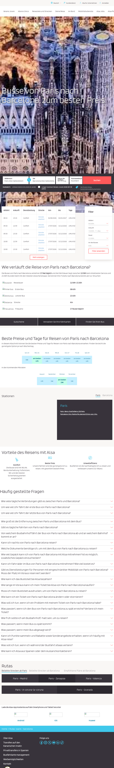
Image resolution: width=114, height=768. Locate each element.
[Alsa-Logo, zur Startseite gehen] (2, 11)
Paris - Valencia (94, 678)
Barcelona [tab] (107, 395)
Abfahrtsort (8, 178)
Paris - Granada (85, 690)
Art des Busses (93, 242)
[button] (93, 188)
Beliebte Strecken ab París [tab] (14, 671)
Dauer (90, 235)
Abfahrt (90, 220)
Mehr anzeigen (38, 257)
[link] (29, 180)
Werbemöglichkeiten (13, 759)
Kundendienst (71, 3)
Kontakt (7, 763)
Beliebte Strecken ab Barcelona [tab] (44, 671)
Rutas (12, 728)
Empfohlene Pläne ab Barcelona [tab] (79, 671)
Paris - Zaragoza (57, 678)
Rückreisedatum (76, 178)
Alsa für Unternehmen (89, 3)
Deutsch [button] (56, 3)
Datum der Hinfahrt (61, 179)
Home (4, 728)
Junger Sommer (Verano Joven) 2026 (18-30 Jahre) (56, 188)
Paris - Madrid (20, 678)
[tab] (57, 501)
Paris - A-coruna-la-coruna (29, 690)
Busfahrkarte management (16, 754)
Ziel (34, 178)
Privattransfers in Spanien (16, 750)
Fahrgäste (6, 187)
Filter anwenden (98, 251)
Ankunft (91, 228)
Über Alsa (7, 738)
